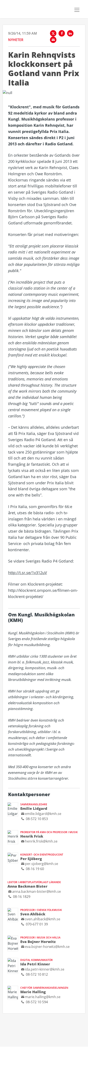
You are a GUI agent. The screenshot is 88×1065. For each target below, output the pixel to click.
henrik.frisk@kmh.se (41, 841)
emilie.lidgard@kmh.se (43, 813)
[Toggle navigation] (77, 10)
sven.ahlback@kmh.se (42, 919)
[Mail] (53, 40)
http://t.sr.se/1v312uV (27, 572)
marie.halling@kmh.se (42, 996)
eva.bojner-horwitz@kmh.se (47, 946)
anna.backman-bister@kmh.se (36, 891)
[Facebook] (62, 33)
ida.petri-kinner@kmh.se (44, 969)
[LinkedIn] (70, 33)
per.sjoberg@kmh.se (41, 863)
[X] (53, 33)
